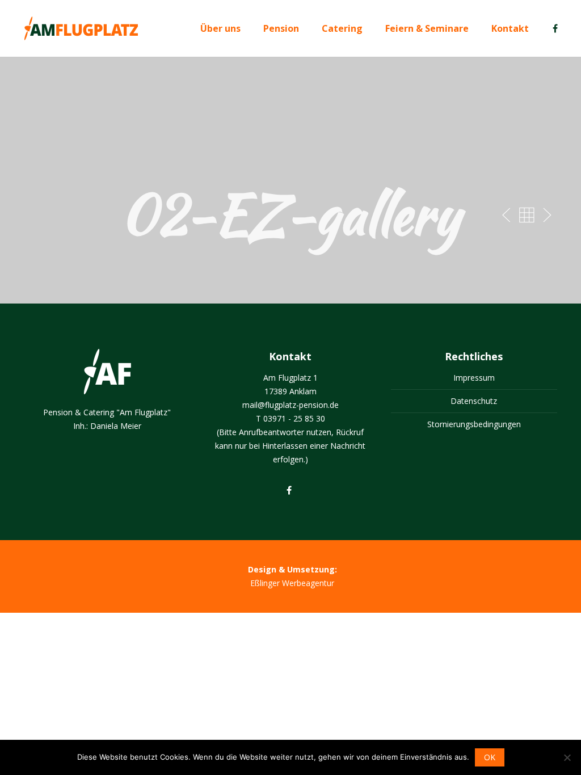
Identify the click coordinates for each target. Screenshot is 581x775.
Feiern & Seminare (427, 28)
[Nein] (566, 757)
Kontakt (510, 28)
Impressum (474, 377)
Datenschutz (474, 400)
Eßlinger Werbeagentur (292, 583)
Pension (281, 28)
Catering (342, 28)
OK (489, 757)
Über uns (220, 28)
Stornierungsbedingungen (474, 424)
